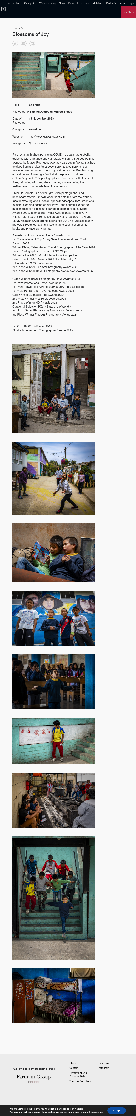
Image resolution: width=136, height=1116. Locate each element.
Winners (44, 3)
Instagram (103, 1068)
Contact (73, 1068)
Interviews (83, 3)
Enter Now (128, 12)
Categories (30, 3)
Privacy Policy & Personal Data (78, 1074)
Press (71, 3)
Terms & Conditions (80, 1081)
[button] (15, 43)
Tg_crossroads (38, 143)
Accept (117, 1110)
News (62, 3)
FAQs (122, 3)
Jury (53, 3)
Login (131, 3)
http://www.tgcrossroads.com (47, 136)
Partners (111, 3)
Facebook (103, 1063)
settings (98, 1112)
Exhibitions (97, 3)
